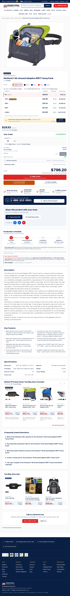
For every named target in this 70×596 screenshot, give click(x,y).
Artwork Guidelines (21, 571)
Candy (43, 10)
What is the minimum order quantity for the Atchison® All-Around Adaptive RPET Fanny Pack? (33, 438)
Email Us (43, 521)
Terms (15, 592)
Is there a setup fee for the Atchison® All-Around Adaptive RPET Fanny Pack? (33, 457)
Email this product (33, 217)
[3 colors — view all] (7, 399)
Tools (35, 14)
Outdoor (59, 10)
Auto (21, 10)
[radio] (17, 85)
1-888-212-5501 (21, 200)
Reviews (59, 571)
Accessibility (21, 592)
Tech (30, 14)
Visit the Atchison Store (9, 75)
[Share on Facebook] (15, 222)
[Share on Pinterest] (24, 222)
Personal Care (23, 14)
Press (31, 569)
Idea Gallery (60, 567)
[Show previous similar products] (60, 383)
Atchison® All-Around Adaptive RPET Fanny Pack (36, 18)
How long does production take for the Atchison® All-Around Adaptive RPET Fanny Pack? (34, 445)
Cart (67, 1)
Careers (32, 567)
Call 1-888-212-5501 (30, 521)
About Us (32, 564)
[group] (35, 404)
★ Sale (49, 14)
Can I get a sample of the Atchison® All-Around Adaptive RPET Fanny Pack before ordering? (33, 463)
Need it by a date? (35, 164)
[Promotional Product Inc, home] (11, 6)
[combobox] (33, 5)
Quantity (7, 138)
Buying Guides (61, 564)
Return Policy (47, 569)
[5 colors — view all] (27, 399)
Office (53, 10)
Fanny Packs (17, 18)
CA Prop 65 (40, 592)
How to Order (19, 569)
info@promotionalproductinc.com (20, 590)
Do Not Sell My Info (31, 592)
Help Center (19, 567)
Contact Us (19, 564)
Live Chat (44, 1)
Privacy (45, 571)
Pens (64, 10)
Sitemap (46, 592)
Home (48, 10)
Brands (57, 1)
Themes (52, 1)
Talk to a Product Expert (50, 201)
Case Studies (60, 569)
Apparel (16, 10)
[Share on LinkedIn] (19, 222)
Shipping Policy (47, 567)
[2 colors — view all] (7, 492)
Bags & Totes (9, 18)
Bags (31, 10)
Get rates (63, 154)
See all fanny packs (58, 425)
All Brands (5, 574)
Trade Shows (42, 14)
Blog (31, 571)
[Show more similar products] (64, 383)
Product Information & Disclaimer (12, 527)
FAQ (44, 564)
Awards (26, 10)
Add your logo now (35, 160)
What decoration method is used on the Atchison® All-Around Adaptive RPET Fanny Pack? (34, 452)
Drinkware (37, 10)
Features (62, 1)
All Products (8, 10)
